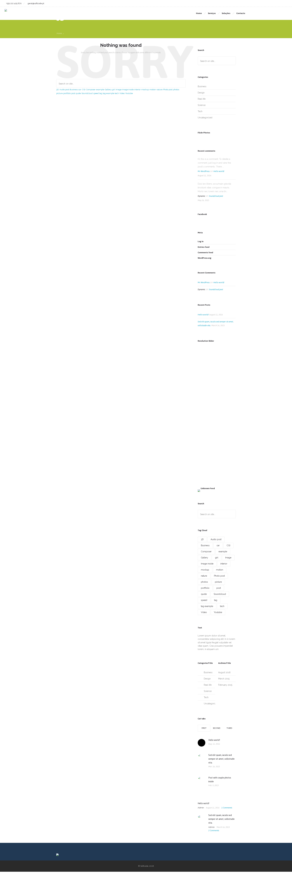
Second (216, 728)
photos (176, 89)
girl (113, 89)
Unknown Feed (208, 488)
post (73, 93)
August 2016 (224, 672)
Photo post (167, 89)
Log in (200, 241)
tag (100, 93)
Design (201, 92)
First (204, 728)
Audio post (64, 89)
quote (78, 93)
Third (229, 728)
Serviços (212, 13)
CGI (83, 89)
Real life (201, 99)
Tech (200, 111)
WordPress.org (204, 258)
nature (159, 89)
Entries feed (203, 247)
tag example (108, 93)
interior (137, 89)
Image (119, 89)
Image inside (128, 89)
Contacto (240, 13)
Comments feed (205, 252)
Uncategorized (205, 117)
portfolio (67, 93)
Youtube (129, 93)
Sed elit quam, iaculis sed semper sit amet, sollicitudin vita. (221, 759)
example (100, 89)
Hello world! (218, 171)
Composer (91, 89)
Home (199, 13)
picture (59, 93)
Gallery (108, 89)
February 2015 (225, 685)
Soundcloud (87, 93)
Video (122, 93)
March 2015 (223, 678)
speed (96, 93)
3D (57, 89)
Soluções (226, 13)
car (79, 89)
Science (201, 105)
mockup (145, 89)
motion (152, 89)
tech (117, 93)
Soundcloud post (216, 196)
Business (74, 89)
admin (201, 808)
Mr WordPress (204, 171)
